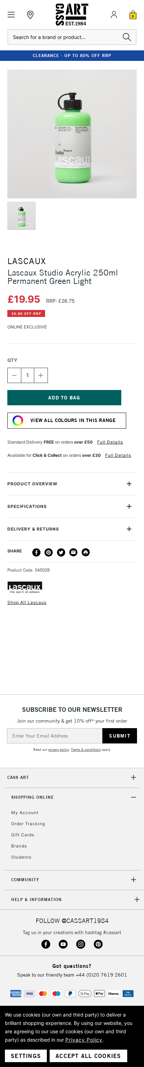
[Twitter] (61, 552)
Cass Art (18, 777)
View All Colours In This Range (73, 420)
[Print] (85, 552)
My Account (24, 812)
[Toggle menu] (11, 14)
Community (25, 879)
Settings (26, 1055)
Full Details (110, 442)
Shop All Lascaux (26, 602)
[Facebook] (36, 552)
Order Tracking (28, 823)
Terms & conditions (86, 749)
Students (21, 857)
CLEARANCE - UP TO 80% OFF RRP (72, 55)
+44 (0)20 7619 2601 (101, 975)
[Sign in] (114, 14)
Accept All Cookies (88, 1055)
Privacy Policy (83, 1040)
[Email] (73, 552)
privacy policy (58, 749)
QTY (12, 360)
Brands (19, 846)
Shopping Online (32, 797)
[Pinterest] (48, 552)
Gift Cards (22, 834)
